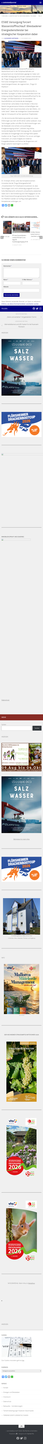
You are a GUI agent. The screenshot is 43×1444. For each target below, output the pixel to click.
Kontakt (5, 1388)
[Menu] (40, 2)
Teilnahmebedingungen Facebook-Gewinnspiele (18, 1411)
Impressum (7, 1397)
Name (6, 279)
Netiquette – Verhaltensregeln (12, 1406)
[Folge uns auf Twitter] (37, 308)
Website (6, 287)
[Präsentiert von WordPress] (16, 1433)
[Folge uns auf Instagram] (40, 308)
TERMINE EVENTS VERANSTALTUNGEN (15, 1415)
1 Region (5, 16)
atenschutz (5, 700)
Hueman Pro (30, 1433)
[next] (41, 237)
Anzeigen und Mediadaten (11, 1392)
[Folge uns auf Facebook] (34, 308)
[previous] (2, 237)
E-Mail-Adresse (27, 279)
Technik (33, 16)
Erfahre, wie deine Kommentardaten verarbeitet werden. (20, 304)
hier (23, 1360)
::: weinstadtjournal (8, 2)
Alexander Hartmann (11, 38)
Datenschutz (7, 1401)
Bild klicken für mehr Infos (22, 839)
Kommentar (8, 266)
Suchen (4, 724)
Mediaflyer (31, 1283)
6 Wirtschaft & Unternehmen (19, 16)
